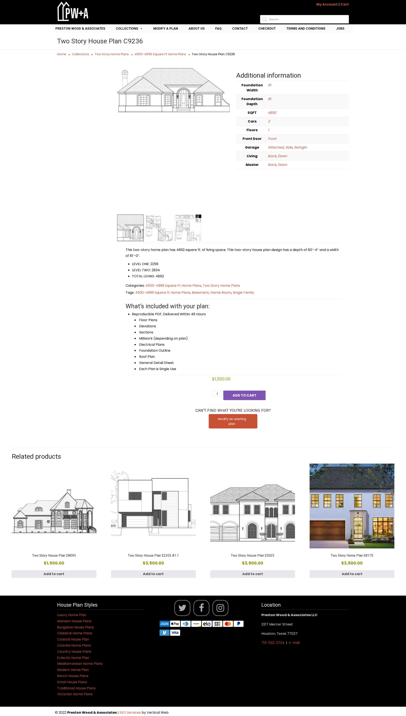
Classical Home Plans (74, 633)
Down (282, 156)
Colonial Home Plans (74, 645)
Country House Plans (74, 651)
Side (288, 147)
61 (269, 85)
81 (269, 98)
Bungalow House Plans (75, 627)
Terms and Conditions (305, 28)
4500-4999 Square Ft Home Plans (160, 54)
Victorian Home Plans (75, 694)
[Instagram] (220, 608)
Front (272, 138)
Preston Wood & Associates (80, 28)
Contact (240, 28)
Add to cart (244, 395)
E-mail (294, 642)
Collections (127, 28)
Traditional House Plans (76, 688)
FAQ (218, 28)
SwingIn (300, 147)
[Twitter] (182, 608)
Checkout (267, 28)
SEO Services (130, 712)
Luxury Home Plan (71, 615)
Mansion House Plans (74, 621)
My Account (327, 4)
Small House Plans (72, 682)
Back (272, 156)
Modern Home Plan (73, 669)
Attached (276, 147)
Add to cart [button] (54, 573)
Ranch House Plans (72, 675)
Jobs (340, 28)
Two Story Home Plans (112, 54)
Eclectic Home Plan (73, 657)
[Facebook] (201, 608)
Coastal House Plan (73, 639)
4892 (272, 112)
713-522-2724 (272, 642)
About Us (197, 28)
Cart (344, 4)
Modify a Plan (165, 28)
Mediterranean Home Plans (80, 663)
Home (61, 54)
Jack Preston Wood (73, 11)
